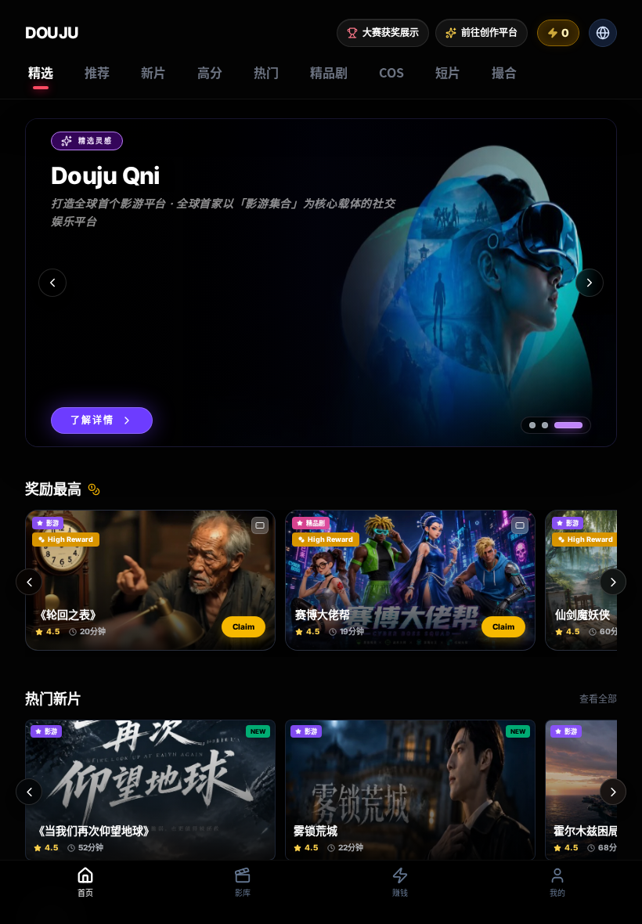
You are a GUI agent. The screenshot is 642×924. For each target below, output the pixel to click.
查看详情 (92, 420)
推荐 (97, 72)
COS (391, 72)
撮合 (504, 72)
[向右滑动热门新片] (613, 791)
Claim (243, 626)
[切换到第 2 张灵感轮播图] (545, 425)
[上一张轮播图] (52, 283)
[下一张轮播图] (589, 283)
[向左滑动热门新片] (29, 791)
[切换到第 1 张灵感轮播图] (532, 425)
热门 (266, 72)
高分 (209, 72)
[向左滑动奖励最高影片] (29, 581)
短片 (447, 72)
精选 (40, 72)
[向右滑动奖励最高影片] (613, 581)
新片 (153, 72)
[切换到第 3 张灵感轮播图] (568, 425)
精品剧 (329, 72)
